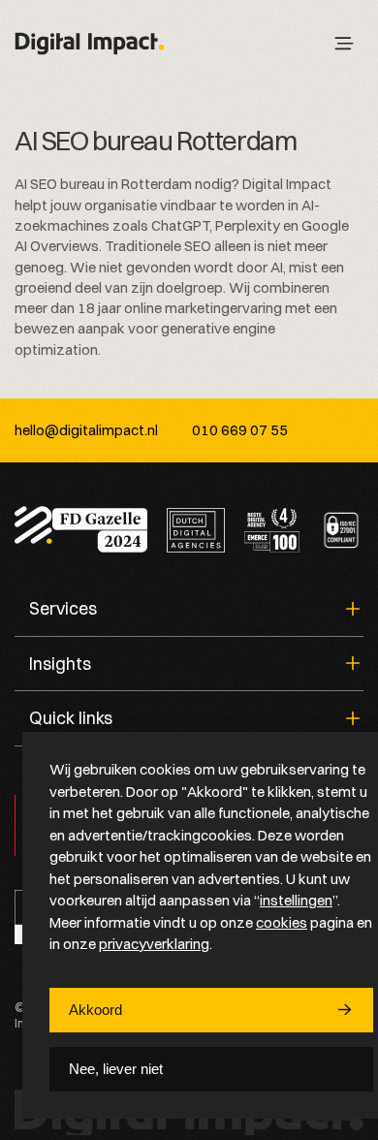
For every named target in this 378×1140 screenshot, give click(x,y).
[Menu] (344, 43)
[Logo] (90, 44)
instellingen (296, 900)
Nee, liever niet (116, 1069)
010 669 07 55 (240, 430)
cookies (281, 922)
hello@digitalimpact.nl (86, 430)
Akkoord (95, 1009)
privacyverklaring (154, 943)
